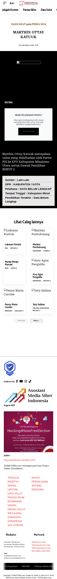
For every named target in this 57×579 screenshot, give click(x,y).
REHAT (36, 477)
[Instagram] (26, 381)
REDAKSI (26, 566)
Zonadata (14, 517)
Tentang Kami (11, 566)
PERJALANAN (40, 481)
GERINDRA (37, 251)
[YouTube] (21, 381)
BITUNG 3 (47, 281)
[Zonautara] (28, 3)
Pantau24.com (39, 542)
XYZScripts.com (44, 578)
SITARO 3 (46, 251)
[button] (5, 3)
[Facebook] (17, 381)
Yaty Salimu (39, 304)
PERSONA (38, 489)
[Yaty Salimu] (42, 295)
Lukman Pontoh (13, 244)
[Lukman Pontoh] (15, 235)
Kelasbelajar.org (41, 551)
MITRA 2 (14, 268)
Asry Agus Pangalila (38, 276)
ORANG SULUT (16, 509)
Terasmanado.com (41, 548)
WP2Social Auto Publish (16, 578)
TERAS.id (13, 477)
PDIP (6, 268)
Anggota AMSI (9, 405)
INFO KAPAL (15, 513)
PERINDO (8, 311)
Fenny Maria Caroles (11, 306)
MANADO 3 (19, 311)
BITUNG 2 (14, 248)
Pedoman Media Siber (44, 566)
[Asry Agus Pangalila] (42, 265)
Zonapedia (15, 521)
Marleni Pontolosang (39, 246)
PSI (36, 45)
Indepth (13, 481)
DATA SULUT (15, 493)
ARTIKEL (37, 485)
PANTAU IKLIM (16, 497)
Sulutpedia (15, 525)
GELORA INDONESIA (41, 308)
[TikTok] (30, 381)
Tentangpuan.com (41, 545)
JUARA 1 (7, 455)
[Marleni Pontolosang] (42, 235)
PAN (6, 248)
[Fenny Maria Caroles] (15, 295)
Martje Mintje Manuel (11, 263)
